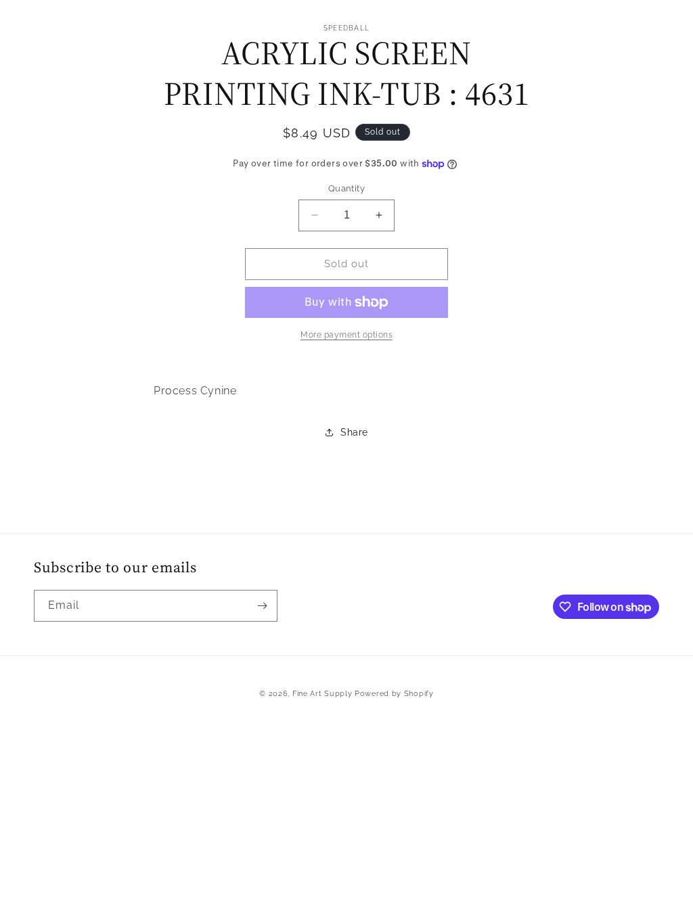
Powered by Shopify (394, 693)
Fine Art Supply (322, 693)
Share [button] (354, 432)
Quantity (346, 188)
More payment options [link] (346, 335)
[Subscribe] (262, 606)
